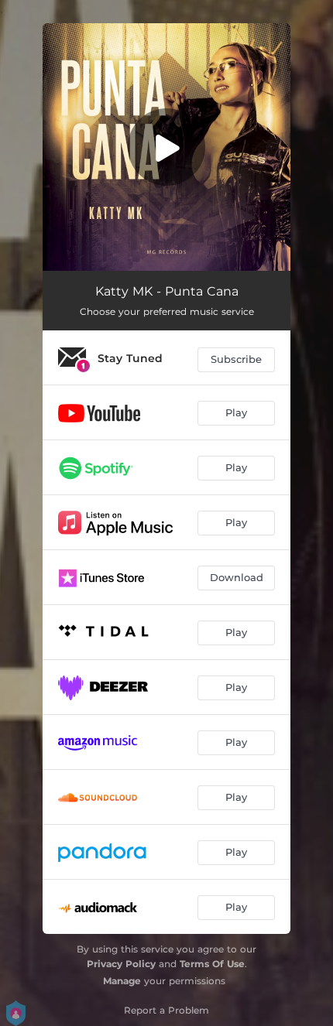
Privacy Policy (121, 964)
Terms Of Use (212, 964)
